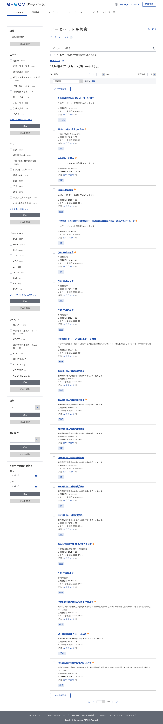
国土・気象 (21, 97)
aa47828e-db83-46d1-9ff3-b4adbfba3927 (54, 429)
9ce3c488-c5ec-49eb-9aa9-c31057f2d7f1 (54, 310)
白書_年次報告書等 (25, 203)
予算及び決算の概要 (25, 197)
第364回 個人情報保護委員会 (71, 371)
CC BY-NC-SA (21, 376)
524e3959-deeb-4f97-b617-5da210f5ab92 (54, 634)
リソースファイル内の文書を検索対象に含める (75, 55)
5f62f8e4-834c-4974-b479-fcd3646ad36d (54, 221)
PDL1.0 (18, 353)
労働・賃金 (20, 108)
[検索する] (153, 48)
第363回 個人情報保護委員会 (71, 458)
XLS (18, 250)
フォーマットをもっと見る (22, 295)
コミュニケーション (75, 12)
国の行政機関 (18, 37)
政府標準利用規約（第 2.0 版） (25, 332)
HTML (19, 244)
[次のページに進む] (112, 74)
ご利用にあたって (53, 715)
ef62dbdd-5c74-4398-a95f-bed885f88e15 (54, 281)
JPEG (18, 272)
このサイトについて (35, 715)
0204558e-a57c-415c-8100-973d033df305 (54, 602)
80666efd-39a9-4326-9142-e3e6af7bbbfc (54, 252)
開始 (12, 471)
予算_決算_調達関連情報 (24, 162)
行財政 (19, 61)
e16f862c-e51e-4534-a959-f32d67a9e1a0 (54, 371)
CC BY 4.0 (19, 365)
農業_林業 (20, 175)
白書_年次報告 (22, 170)
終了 (12, 482)
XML (17, 278)
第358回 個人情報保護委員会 (71, 429)
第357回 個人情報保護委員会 (71, 515)
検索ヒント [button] (55, 61)
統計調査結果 (22, 155)
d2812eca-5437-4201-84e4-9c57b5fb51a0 (54, 400)
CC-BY (19, 339)
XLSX (18, 256)
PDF (18, 239)
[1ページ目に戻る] (88, 74)
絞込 (25, 126)
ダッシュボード (116, 715)
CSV (18, 261)
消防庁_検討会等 (65, 190)
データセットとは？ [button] (59, 37)
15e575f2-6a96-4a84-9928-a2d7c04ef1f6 (54, 544)
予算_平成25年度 (65, 252)
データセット (17, 12)
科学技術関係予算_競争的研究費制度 (75, 544)
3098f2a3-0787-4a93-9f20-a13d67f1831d (54, 129)
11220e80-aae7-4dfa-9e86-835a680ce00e (54, 339)
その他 (18, 114)
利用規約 (75, 715)
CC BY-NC (19, 370)
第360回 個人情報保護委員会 (71, 400)
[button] (121, 4)
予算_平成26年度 (65, 281)
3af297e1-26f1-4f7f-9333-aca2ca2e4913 (54, 515)
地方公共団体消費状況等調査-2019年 (75, 663)
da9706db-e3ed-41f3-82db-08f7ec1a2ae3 (54, 457)
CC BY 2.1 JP (21, 359)
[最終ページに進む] (117, 74)
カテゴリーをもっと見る (21, 120)
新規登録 (149, 4)
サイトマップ (130, 715)
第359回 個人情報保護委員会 (71, 486)
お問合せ (103, 715)
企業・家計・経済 (24, 86)
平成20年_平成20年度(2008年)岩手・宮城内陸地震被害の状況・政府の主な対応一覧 (96, 221)
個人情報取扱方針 (89, 715)
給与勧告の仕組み (66, 158)
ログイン (135, 4)
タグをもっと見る (18, 209)
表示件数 (142, 74)
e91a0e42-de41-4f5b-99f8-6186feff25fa (54, 98)
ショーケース (53, 12)
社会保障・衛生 (23, 92)
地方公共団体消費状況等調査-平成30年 (75, 602)
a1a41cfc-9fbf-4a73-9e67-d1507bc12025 (54, 486)
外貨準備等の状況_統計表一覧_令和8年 (76, 98)
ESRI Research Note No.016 (72, 634)
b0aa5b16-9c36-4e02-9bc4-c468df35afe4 (54, 663)
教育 (18, 192)
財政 (18, 181)
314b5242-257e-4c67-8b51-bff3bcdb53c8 (54, 158)
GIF (17, 284)
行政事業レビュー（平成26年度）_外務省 (77, 339)
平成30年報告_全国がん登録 (71, 129)
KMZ (17, 289)
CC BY (19, 325)
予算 (18, 186)
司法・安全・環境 (24, 66)
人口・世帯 (20, 103)
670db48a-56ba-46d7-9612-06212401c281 (54, 573)
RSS (153, 29)
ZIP (17, 267)
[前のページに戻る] (93, 74)
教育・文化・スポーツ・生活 (26, 79)
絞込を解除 (25, 44)
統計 (18, 150)
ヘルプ (66, 715)
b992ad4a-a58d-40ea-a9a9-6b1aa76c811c (54, 189)
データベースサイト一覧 (103, 12)
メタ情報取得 (60, 89)
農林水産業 (21, 72)
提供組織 (35, 12)
